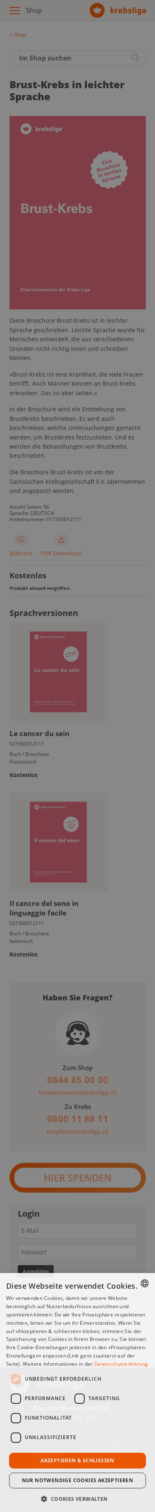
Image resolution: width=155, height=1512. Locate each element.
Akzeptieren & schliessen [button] (77, 1460)
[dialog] (77, 1392)
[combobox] (145, 1283)
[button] (77, 1498)
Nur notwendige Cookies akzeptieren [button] (78, 1480)
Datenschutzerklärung (121, 1363)
